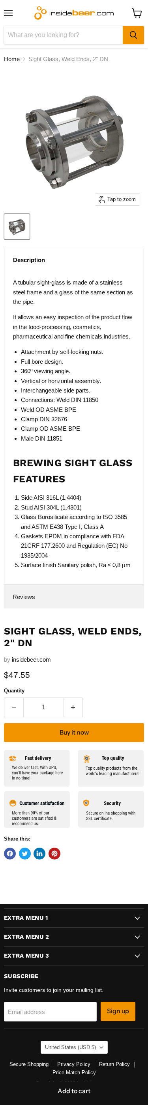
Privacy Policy (73, 1064)
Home (12, 59)
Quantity (14, 691)
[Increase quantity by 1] (73, 707)
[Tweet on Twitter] (25, 853)
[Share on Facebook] (10, 853)
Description (29, 260)
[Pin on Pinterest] (54, 853)
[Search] (133, 35)
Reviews (24, 596)
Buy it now (74, 732)
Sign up (118, 1011)
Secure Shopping (29, 1064)
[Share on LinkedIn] (39, 853)
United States (70, 1047)
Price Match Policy (74, 1072)
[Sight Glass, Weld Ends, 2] (17, 226)
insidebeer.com (31, 659)
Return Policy (114, 1064)
